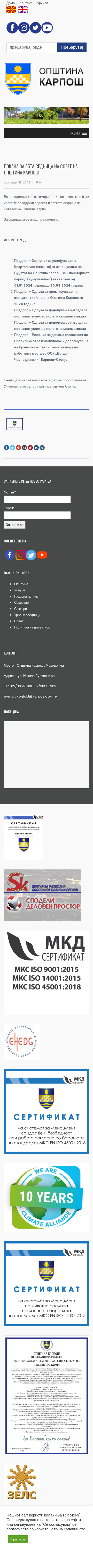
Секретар (21, 602)
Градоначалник (26, 596)
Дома (10, 3)
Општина (21, 584)
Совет (19, 621)
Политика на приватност (33, 627)
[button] (75, 133)
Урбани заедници (27, 615)
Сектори (20, 608)
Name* (10, 492)
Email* (9, 508)
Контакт (26, 3)
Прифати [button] (18, 1539)
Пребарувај (72, 47)
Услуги (19, 590)
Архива (42, 3)
